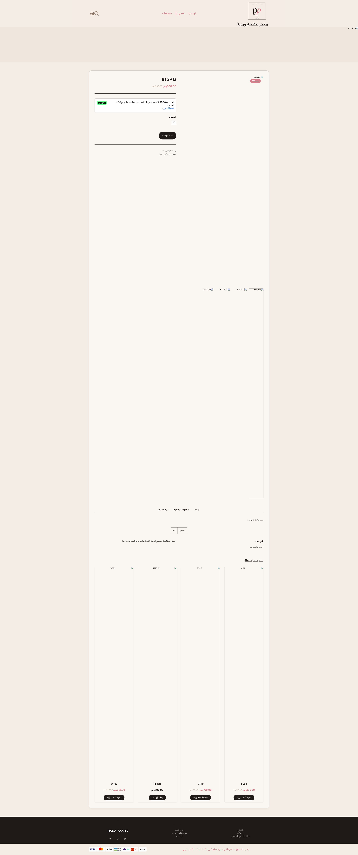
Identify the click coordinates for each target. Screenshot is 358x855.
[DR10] (200, 672)
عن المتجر (179, 830)
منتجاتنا (168, 13)
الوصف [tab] (197, 510)
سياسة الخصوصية (179, 833)
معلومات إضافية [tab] (181, 510)
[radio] (174, 123)
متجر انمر (178, 849)
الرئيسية (192, 13)
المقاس (172, 117)
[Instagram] (125, 839)
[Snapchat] (110, 839)
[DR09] (114, 672)
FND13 (157, 784)
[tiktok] (117, 839)
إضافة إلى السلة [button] (157, 797)
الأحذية (165, 154)
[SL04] (244, 672)
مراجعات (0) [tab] (163, 510)
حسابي (240, 830)
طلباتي (240, 833)
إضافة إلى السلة (167, 135)
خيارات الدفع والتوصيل (240, 836)
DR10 (200, 784)
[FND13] (157, 672)
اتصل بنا (180, 13)
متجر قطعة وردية (252, 24)
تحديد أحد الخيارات (244, 797)
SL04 (244, 784)
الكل (160, 154)
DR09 (114, 784)
